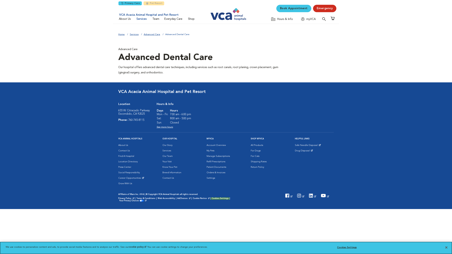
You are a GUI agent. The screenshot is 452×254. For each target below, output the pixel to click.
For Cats (255, 156)
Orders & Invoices (216, 172)
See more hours (165, 127)
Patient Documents (216, 167)
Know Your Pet (169, 167)
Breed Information (171, 172)
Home (121, 34)
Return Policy (257, 167)
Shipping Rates (259, 162)
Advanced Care (152, 34)
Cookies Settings (220, 198)
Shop (191, 19)
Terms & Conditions (145, 198)
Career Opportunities (130, 179)
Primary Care (132, 3)
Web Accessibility (166, 198)
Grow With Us (125, 183)
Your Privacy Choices (130, 201)
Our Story (167, 145)
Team (155, 19)
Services (141, 19)
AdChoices (184, 199)
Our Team (167, 156)
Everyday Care (173, 19)
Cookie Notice (201, 199)
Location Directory (128, 162)
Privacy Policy (126, 199)
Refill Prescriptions (216, 162)
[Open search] (324, 19)
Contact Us (124, 151)
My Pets (210, 151)
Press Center (124, 167)
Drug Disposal (304, 151)
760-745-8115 (136, 120)
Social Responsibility (129, 172)
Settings (211, 178)
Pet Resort (156, 3)
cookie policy (137, 247)
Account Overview (216, 145)
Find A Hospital (126, 156)
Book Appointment (294, 8)
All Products (257, 145)
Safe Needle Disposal (307, 146)
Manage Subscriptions (218, 156)
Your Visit (167, 162)
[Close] (446, 247)
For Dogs (256, 151)
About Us (125, 19)
